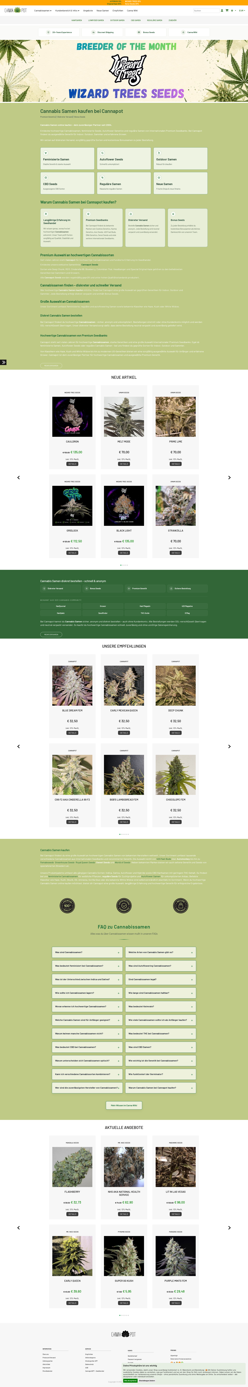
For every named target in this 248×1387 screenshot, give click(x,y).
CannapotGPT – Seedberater (94, 1371)
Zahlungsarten (48, 1361)
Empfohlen (118, 10)
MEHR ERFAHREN (51, 366)
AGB (86, 1367)
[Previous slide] (18, 478)
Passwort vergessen (135, 1359)
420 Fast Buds (164, 858)
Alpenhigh (174, 1355)
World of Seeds (122, 862)
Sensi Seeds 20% (132, 4)
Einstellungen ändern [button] (147, 1381)
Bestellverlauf (132, 1356)
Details (72, 464)
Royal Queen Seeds (85, 862)
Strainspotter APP (91, 1361)
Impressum (46, 1367)
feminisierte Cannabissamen (63, 876)
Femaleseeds (47, 862)
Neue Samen (103, 10)
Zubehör (173, 20)
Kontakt (130, 1362)
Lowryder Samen (96, 20)
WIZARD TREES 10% (133, 1)
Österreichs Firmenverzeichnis (181, 1359)
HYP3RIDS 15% (115, 1)
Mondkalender (47, 1371)
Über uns (46, 1354)
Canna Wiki (132, 10)
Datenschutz (89, 1364)
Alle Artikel (46, 1364)
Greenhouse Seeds (65, 862)
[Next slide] (230, 478)
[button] (120, 565)
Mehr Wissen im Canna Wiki (124, 1105)
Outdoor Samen (117, 20)
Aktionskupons (90, 1357)
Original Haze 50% (114, 4)
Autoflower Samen (150, 876)
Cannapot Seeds (90, 264)
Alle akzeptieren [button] (130, 1381)
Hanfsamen (77, 20)
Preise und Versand (49, 1357)
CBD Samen (136, 20)
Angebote (88, 10)
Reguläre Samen (154, 20)
